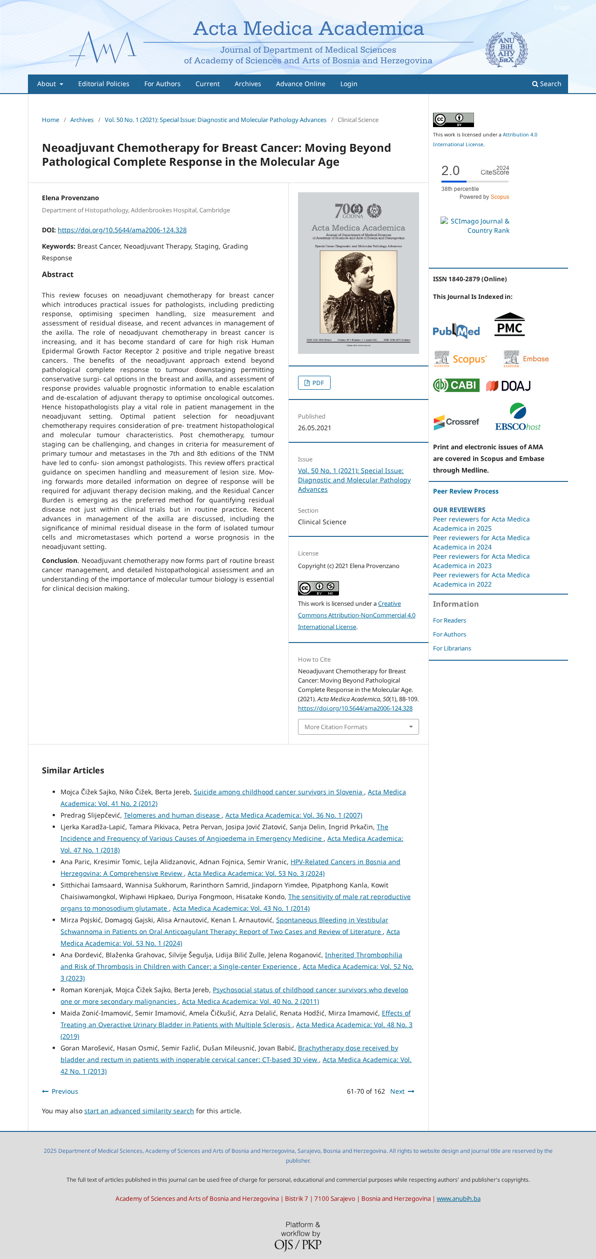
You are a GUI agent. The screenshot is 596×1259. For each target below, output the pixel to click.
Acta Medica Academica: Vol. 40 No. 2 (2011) (250, 1001)
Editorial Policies (103, 83)
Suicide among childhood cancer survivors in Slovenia (279, 791)
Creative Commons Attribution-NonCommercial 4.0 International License (356, 615)
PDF (317, 383)
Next (397, 1091)
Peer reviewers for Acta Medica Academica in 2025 (481, 523)
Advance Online (300, 83)
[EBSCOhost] (517, 428)
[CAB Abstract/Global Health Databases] (456, 389)
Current (208, 83)
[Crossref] (456, 428)
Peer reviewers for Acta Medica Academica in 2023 (481, 561)
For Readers (449, 620)
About (47, 83)
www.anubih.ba (459, 1198)
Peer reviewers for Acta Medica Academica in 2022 (481, 579)
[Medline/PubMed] (456, 336)
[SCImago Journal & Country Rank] (474, 230)
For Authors (162, 83)
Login (349, 83)
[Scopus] (460, 365)
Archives (248, 83)
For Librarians (452, 648)
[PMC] (509, 336)
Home (50, 119)
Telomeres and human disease (173, 815)
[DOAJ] (508, 389)
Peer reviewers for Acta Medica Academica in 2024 (481, 542)
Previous (65, 1091)
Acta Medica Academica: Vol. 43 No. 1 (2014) (241, 908)
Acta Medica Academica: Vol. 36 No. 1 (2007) (293, 815)
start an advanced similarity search (139, 1110)
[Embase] (526, 365)
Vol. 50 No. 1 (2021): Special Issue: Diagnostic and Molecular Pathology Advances (215, 119)
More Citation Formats (336, 727)
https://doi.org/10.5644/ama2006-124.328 (122, 229)
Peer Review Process (466, 491)
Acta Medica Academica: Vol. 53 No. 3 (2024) (256, 873)
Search (550, 83)
